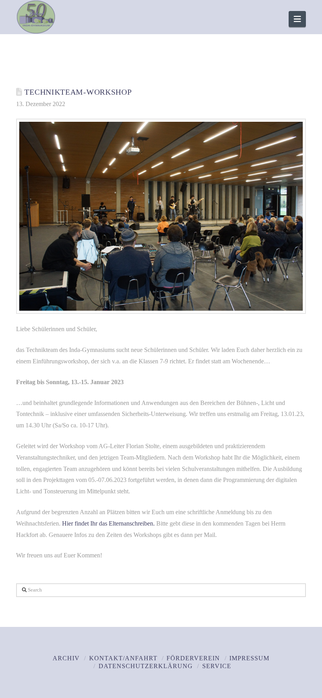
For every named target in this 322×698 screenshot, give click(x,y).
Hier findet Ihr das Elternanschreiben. (108, 523)
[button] (297, 19)
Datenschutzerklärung (146, 666)
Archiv (66, 658)
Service (216, 666)
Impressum (249, 658)
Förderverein (193, 658)
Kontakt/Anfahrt (123, 658)
